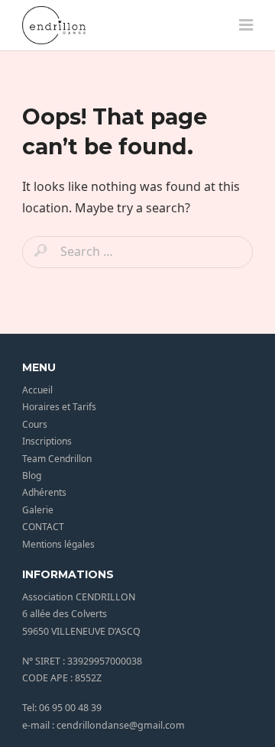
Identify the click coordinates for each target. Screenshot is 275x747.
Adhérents (44, 492)
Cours (34, 424)
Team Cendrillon (57, 458)
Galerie (37, 509)
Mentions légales (58, 544)
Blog (31, 475)
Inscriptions (47, 441)
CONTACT (43, 526)
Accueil (37, 389)
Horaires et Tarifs (59, 406)
